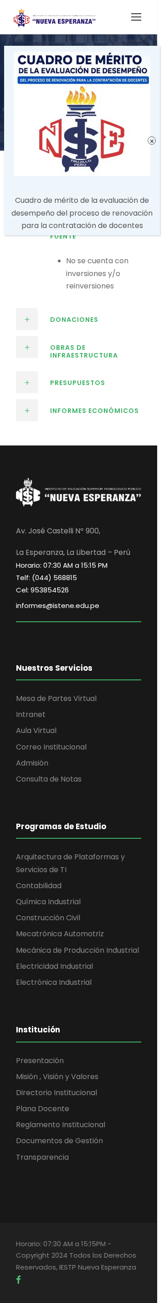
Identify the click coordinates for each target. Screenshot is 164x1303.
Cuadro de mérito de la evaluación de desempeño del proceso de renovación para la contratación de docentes (82, 212)
